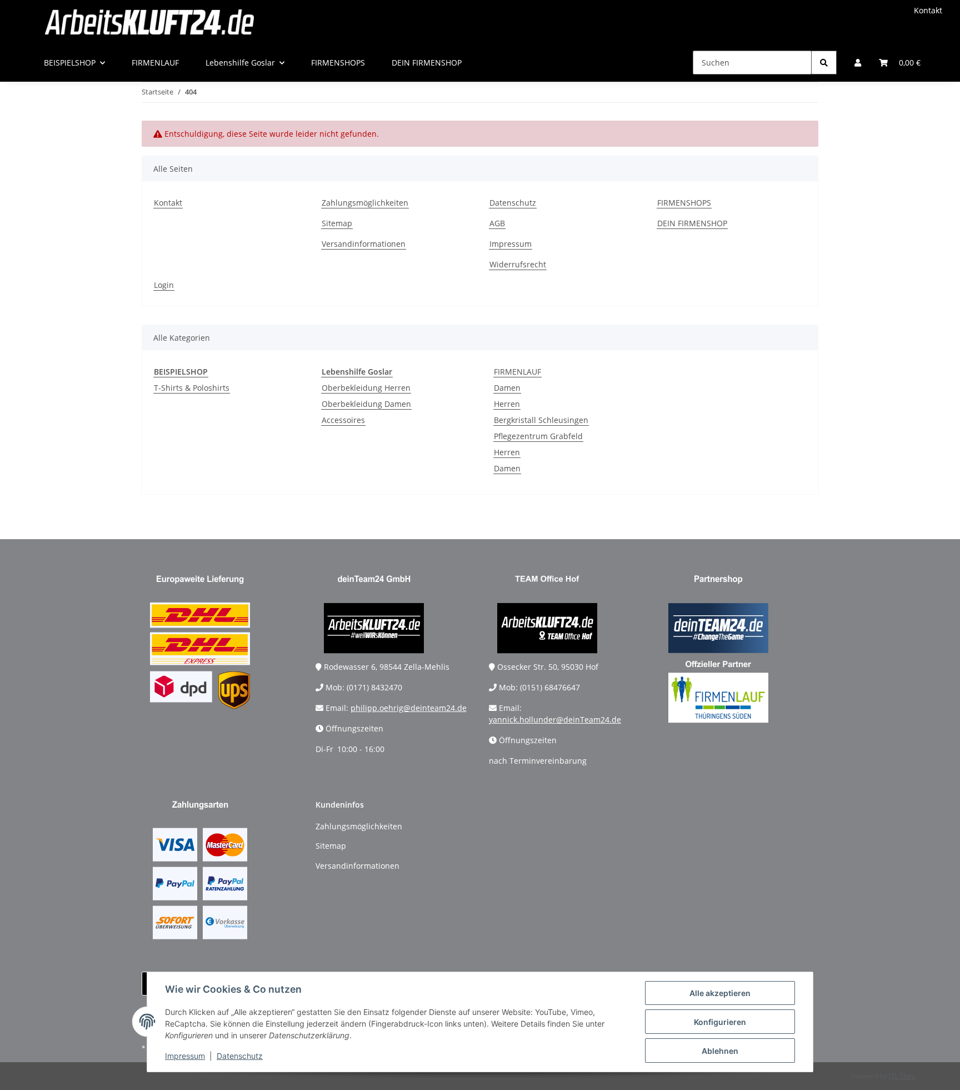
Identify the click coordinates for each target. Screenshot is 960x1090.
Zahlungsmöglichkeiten (365, 202)
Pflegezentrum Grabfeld (538, 436)
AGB (497, 223)
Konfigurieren (720, 1022)
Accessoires (343, 420)
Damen (507, 387)
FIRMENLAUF (517, 371)
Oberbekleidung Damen (366, 404)
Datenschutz (240, 1056)
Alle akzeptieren (720, 993)
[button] (858, 62)
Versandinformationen (364, 243)
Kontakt (928, 10)
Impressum (185, 1056)
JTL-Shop (902, 1076)
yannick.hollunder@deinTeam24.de (555, 719)
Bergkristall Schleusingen (541, 420)
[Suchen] (824, 62)
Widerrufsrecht (517, 264)
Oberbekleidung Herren (366, 387)
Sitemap (337, 223)
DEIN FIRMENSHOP (427, 62)
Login (164, 285)
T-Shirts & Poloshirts (191, 387)
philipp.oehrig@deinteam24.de (409, 708)
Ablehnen (720, 1051)
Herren (507, 404)
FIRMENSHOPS (338, 62)
